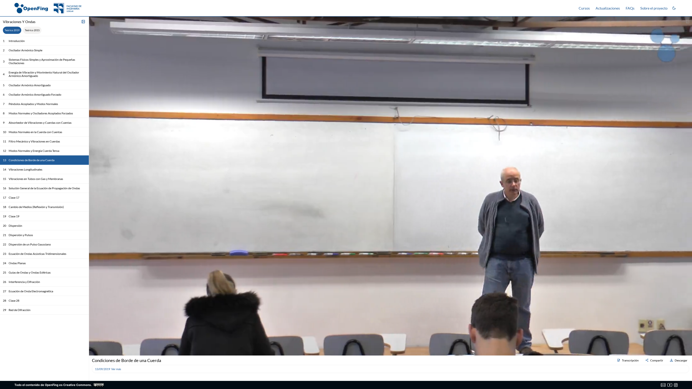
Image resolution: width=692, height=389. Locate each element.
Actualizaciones (608, 8)
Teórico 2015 (32, 30)
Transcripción (630, 360)
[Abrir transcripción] (688, 21)
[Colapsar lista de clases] (83, 21)
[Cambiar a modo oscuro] (674, 8)
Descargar (681, 360)
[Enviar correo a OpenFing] (663, 385)
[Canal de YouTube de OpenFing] (669, 385)
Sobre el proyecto (653, 8)
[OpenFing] (47, 8)
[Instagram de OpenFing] (676, 385)
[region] (390, 186)
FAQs (630, 8)
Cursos (584, 8)
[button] (93, 343)
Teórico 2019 (12, 30)
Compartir (656, 360)
